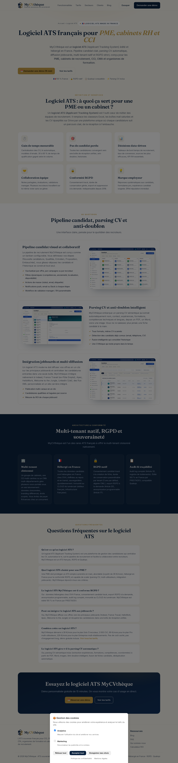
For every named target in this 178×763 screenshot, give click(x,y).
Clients (100, 5)
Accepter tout (78, 753)
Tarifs (78, 5)
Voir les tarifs (65, 71)
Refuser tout (60, 753)
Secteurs (89, 5)
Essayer (126, 5)
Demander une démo (147, 5)
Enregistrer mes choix (99, 753)
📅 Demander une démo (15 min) (36, 71)
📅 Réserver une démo (79, 700)
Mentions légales (100, 758)
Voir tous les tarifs (88, 638)
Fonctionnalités (65, 5)
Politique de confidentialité (81, 758)
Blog (109, 5)
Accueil (61, 23)
